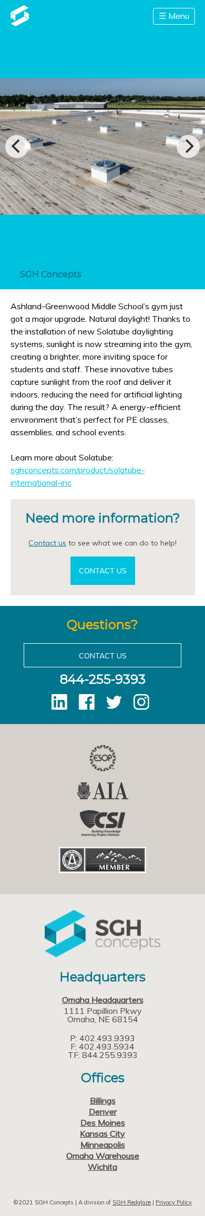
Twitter (114, 701)
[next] (188, 146)
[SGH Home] (20, 23)
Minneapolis (102, 1144)
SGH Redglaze (131, 1202)
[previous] (16, 146)
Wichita (102, 1166)
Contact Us (103, 570)
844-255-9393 (103, 679)
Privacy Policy (174, 1202)
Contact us (47, 543)
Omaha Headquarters (103, 999)
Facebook (86, 701)
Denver (103, 1111)
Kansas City (102, 1133)
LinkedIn (59, 701)
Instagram (141, 701)
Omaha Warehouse (102, 1155)
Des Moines (102, 1122)
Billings (103, 1100)
